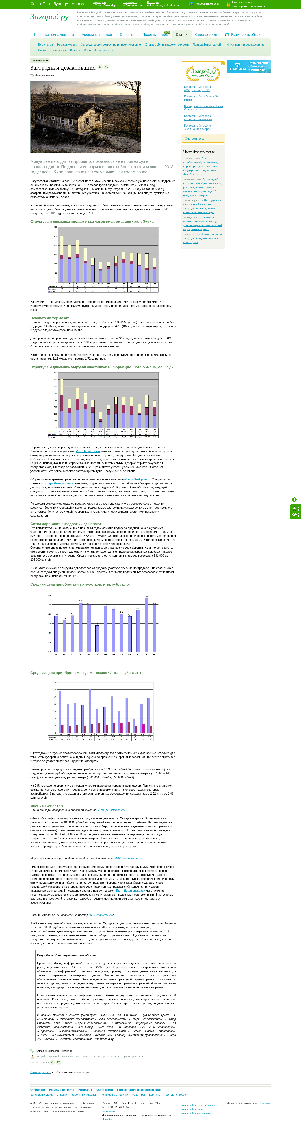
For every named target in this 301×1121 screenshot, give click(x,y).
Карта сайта (104, 1089)
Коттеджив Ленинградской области (163, 4)
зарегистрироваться (251, 6)
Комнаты (154, 1094)
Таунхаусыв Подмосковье (132, 4)
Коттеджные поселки (115, 1094)
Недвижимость (67, 44)
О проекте (37, 1089)
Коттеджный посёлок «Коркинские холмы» (198, 117)
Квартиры (138, 1094)
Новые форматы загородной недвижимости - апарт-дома (202, 238)
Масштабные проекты (98, 50)
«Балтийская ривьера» (130, 890)
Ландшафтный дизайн (207, 44)
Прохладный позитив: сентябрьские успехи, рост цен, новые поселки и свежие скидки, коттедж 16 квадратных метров (202, 187)
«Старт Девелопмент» (58, 483)
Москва (78, 4)
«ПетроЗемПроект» (137, 479)
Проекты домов (155, 34)
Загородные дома (41, 1094)
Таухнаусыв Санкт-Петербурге (105, 4)
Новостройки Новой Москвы (197, 1113)
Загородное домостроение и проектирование (111, 44)
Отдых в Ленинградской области (167, 44)
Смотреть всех (195, 138)
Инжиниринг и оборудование (245, 44)
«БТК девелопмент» (128, 858)
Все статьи (45, 44)
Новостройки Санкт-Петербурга (199, 1105)
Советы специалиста (52, 50)
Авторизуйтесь (40, 1072)
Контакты (85, 1089)
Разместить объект (207, 3)
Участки (62, 1094)
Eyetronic (265, 1103)
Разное (75, 50)
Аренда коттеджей (97, 34)
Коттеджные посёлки (47, 1051)
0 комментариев (44, 75)
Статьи (181, 34)
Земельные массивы (84, 1094)
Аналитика (66, 1051)
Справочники (206, 34)
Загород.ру (49, 16)
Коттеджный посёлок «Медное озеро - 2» (198, 88)
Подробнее (108, 1119)
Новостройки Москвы (193, 1109)
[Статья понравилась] (100, 66)
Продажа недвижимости (54, 34)
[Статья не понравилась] (106, 66)
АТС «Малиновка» (88, 451)
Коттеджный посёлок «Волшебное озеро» (198, 127)
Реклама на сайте (61, 1089)
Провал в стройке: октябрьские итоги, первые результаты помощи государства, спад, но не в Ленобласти (201, 166)
